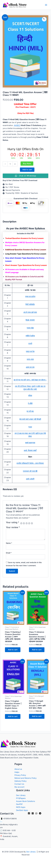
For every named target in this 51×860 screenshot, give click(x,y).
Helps (16, 772)
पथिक (30, 395)
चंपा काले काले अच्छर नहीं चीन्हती (30, 419)
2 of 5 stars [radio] (24, 523)
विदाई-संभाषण (30, 320)
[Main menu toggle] (46, 4)
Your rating (12, 522)
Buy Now (27, 163)
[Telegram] (40, 813)
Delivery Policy (20, 781)
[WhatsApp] (36, 813)
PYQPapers (21, 798)
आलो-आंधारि (30, 479)
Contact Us (19, 784)
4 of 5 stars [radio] (29, 523)
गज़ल (30, 427)
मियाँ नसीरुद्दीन (30, 304)
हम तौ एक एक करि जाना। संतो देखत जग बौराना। (30, 380)
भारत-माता (30, 359)
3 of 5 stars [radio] (27, 523)
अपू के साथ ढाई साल (30, 312)
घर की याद (30, 411)
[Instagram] (33, 813)
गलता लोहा (30, 328)
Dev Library (21, 795)
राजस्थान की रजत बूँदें (30, 471)
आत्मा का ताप (30, 367)
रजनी (30, 343)
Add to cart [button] (12, 650)
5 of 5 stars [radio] (32, 523)
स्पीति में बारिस (30, 336)
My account (19, 787)
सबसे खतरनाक (30, 443)
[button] (44, 19)
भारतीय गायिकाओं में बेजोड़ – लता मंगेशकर (30, 463)
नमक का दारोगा (30, 296)
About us (18, 769)
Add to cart (27, 169)
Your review (13, 527)
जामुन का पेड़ (30, 351)
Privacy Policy (20, 775)
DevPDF (19, 804)
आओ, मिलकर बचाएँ (30, 450)
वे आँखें (30, 403)
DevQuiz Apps (22, 810)
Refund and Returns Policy (25, 778)
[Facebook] (29, 813)
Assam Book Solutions (25, 801)
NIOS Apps (20, 807)
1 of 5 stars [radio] (21, 523)
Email (9, 553)
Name (9, 543)
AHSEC (17, 125)
